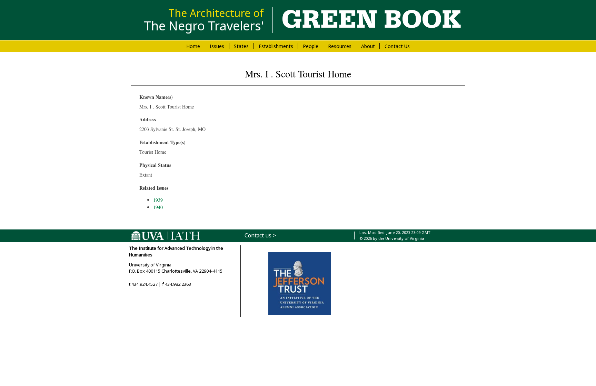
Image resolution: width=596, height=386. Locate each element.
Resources (339, 46)
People (310, 46)
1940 (158, 207)
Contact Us (397, 46)
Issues (217, 46)
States (241, 46)
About (368, 46)
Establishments (276, 46)
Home (193, 46)
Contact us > (260, 235)
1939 (158, 200)
